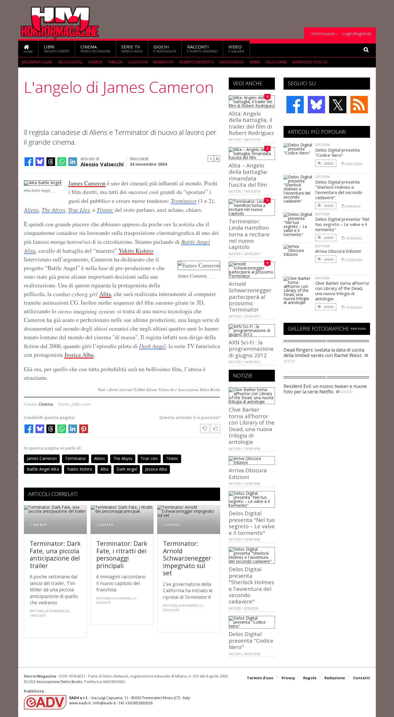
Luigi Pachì (138, 62)
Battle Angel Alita (43, 469)
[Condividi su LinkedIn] (73, 162)
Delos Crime (276, 62)
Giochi (164, 48)
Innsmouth (163, 62)
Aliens (31, 209)
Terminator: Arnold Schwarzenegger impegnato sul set (187, 558)
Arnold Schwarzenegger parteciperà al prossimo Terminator (250, 296)
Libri (57, 48)
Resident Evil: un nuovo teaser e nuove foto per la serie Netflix (325, 389)
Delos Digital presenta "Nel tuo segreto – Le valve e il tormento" (252, 523)
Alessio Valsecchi (102, 164)
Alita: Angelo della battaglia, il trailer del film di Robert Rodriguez (251, 123)
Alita (105, 294)
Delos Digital (70, 62)
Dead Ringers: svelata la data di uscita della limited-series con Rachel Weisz (324, 352)
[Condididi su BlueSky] (40, 162)
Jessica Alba (78, 354)
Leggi (328, 163)
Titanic (105, 209)
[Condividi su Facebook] (29, 162)
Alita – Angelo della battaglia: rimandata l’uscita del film (248, 175)
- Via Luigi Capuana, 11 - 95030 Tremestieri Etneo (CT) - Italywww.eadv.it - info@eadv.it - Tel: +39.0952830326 (129, 700)
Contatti (361, 677)
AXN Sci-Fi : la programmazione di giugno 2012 (251, 349)
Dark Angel (152, 346)
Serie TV (131, 48)
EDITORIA (322, 144)
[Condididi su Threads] (51, 162)
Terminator (184, 200)
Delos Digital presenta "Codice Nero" (251, 640)
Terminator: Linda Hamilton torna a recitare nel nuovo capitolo (249, 234)
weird (254, 62)
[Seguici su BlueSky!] (316, 104)
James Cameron (87, 183)
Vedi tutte (358, 328)
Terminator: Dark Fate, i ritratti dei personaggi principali (121, 554)
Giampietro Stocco (309, 62)
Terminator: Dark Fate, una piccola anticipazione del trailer (55, 554)
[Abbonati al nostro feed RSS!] (359, 104)
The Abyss (53, 209)
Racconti (202, 48)
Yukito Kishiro (136, 250)
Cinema (95, 48)
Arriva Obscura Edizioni (248, 473)
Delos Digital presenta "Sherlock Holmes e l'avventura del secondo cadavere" (251, 585)
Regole (309, 677)
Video (236, 48)
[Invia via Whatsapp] (62, 162)
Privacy (288, 677)
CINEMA (38, 524)
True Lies (79, 209)
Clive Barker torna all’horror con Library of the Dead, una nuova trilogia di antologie (252, 425)
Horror (95, 62)
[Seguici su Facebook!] (295, 104)
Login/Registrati (357, 34)
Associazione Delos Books (59, 681)
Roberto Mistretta (196, 62)
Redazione (334, 677)
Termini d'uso (260, 677)
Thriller (115, 62)
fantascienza (231, 62)
